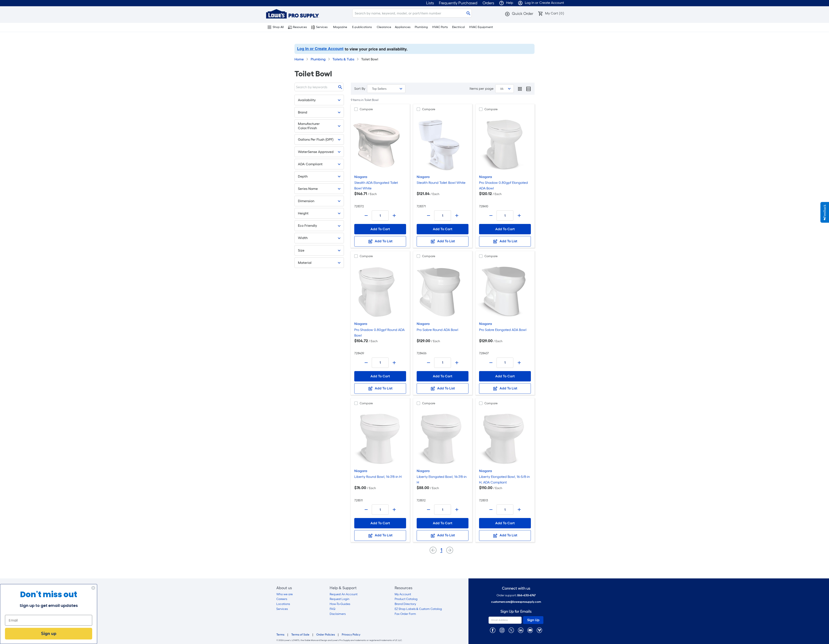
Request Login (339, 599)
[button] (519, 13)
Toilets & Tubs (343, 59)
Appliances (402, 27)
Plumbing (421, 27)
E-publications (362, 27)
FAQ (332, 609)
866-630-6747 (526, 595)
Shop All (278, 27)
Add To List (383, 241)
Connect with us (516, 588)
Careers (281, 599)
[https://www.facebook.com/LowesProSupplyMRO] (492, 630)
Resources (300, 27)
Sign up (48, 633)
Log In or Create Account (320, 48)
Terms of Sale (300, 634)
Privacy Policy (351, 634)
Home (299, 59)
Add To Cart (380, 229)
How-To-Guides (340, 604)
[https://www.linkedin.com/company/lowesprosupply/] (521, 630)
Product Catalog (406, 599)
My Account (403, 594)
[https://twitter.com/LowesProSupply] (511, 630)
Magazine (340, 27)
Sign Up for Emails (516, 611)
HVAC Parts (440, 27)
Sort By (359, 89)
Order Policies (325, 634)
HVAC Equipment (481, 27)
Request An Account (344, 594)
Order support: (516, 595)
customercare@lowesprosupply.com (516, 602)
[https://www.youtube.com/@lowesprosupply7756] (530, 630)
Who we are (284, 594)
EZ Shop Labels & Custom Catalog (418, 609)
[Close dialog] (93, 588)
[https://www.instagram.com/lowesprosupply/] (502, 630)
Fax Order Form (405, 614)
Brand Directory (405, 604)
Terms (280, 634)
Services (321, 27)
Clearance (384, 27)
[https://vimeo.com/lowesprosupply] (539, 630)
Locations (283, 604)
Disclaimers (338, 614)
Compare (366, 109)
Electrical (458, 27)
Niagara (360, 177)
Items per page (482, 89)
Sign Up (533, 620)
